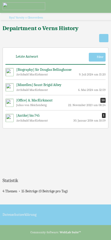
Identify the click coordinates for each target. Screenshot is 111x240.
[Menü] (104, 6)
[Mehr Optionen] (103, 38)
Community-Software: (55, 232)
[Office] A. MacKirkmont (34, 100)
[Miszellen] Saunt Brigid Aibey (38, 85)
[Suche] (78, 6)
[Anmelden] (91, 6)
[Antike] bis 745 (28, 115)
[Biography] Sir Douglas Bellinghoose (44, 69)
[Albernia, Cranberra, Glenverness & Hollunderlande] (24, 6)
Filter (100, 57)
